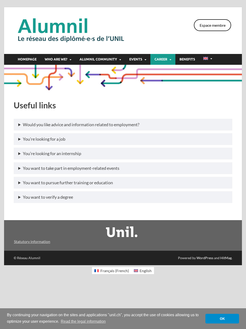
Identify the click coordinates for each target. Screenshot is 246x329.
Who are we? (56, 59)
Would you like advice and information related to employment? (81, 124)
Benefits (187, 59)
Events (135, 59)
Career (160, 59)
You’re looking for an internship (52, 153)
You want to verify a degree (48, 197)
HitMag (226, 258)
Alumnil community (98, 59)
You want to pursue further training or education (68, 182)
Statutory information (32, 241)
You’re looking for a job (44, 139)
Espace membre (213, 25)
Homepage (27, 59)
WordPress (205, 258)
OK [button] (222, 319)
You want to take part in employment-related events (71, 168)
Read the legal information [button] (83, 321)
